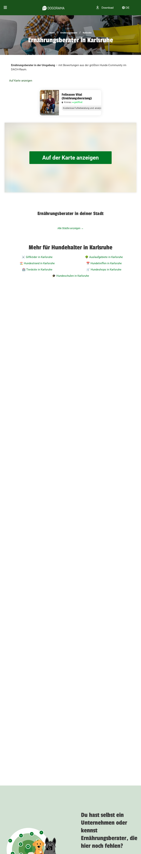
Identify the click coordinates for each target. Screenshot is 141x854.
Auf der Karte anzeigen (70, 157)
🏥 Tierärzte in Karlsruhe (37, 269)
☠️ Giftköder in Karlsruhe (37, 257)
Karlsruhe (87, 33)
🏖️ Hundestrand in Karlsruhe (37, 263)
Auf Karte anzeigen (20, 80)
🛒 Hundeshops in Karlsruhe (103, 269)
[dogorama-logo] (53, 7)
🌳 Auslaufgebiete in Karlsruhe (104, 257)
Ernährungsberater (68, 33)
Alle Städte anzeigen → (70, 228)
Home (52, 33)
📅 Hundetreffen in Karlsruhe (104, 263)
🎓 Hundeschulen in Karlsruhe (70, 275)
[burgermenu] (5, 8)
